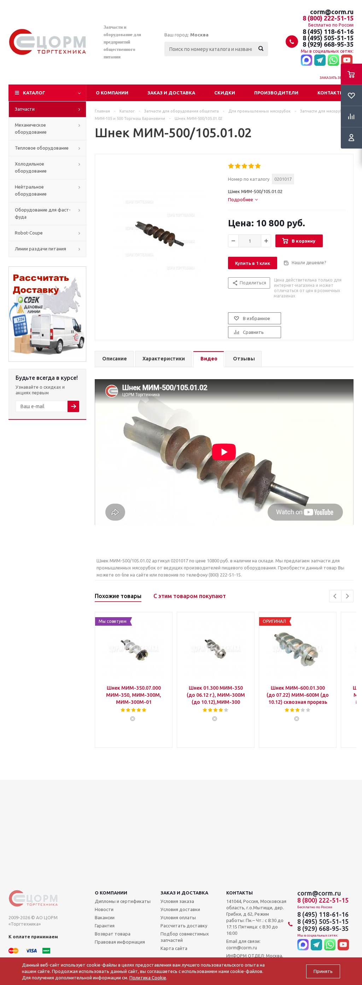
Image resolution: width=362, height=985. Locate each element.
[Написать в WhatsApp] (333, 60)
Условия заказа (177, 901)
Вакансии (105, 917)
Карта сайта (173, 948)
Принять (323, 971)
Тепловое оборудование (42, 147)
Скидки (224, 92)
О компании (112, 92)
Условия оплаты (178, 917)
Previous (335, 596)
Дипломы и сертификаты (123, 901)
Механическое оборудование (31, 128)
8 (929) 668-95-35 (328, 44)
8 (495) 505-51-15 (328, 38)
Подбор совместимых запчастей (184, 937)
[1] (231, 166)
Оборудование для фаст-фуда (43, 213)
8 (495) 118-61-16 (328, 31)
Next (347, 596)
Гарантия (105, 925)
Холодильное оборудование (31, 167)
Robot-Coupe (29, 232)
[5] (258, 166)
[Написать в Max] (306, 60)
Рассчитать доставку (183, 925)
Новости (104, 909)
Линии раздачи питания (40, 248)
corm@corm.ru (332, 11)
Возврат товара (112, 933)
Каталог (34, 92)
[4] (251, 166)
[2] (238, 166)
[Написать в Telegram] (320, 60)
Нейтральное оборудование (31, 190)
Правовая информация (120, 941)
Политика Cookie (147, 977)
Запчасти (25, 108)
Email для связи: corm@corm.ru (243, 944)
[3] (244, 166)
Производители (276, 92)
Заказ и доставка (171, 92)
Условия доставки (180, 909)
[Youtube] (346, 60)
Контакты (330, 92)
